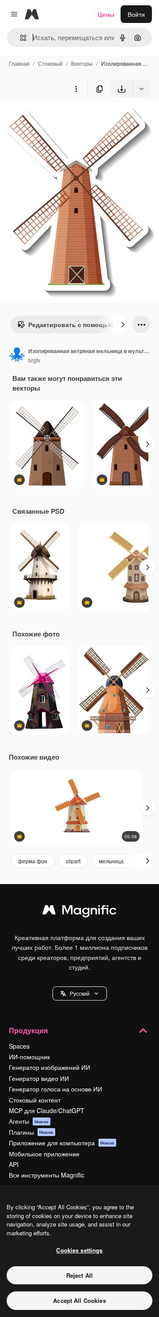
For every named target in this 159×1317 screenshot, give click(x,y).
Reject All (79, 1275)
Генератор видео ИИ (39, 1078)
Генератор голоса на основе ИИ (55, 1088)
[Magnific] (79, 911)
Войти (136, 14)
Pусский (80, 993)
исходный (59, 118)
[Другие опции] (76, 89)
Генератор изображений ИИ (49, 1067)
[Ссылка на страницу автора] (17, 355)
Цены (106, 14)
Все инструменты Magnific (46, 1174)
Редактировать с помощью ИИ (76, 324)
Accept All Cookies (79, 1300)
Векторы (82, 63)
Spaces (19, 1046)
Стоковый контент (35, 1099)
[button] (80, 993)
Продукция (28, 1030)
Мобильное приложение (44, 1153)
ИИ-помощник (29, 1056)
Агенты (29, 1121)
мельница (111, 861)
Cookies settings (79, 1250)
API (14, 1164)
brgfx (34, 360)
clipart (73, 861)
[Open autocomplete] (20, 37)
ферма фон (32, 861)
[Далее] (123, 324)
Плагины (31, 1132)
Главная (19, 63)
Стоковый (50, 63)
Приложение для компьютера (61, 1142)
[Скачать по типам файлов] (141, 89)
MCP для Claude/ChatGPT (46, 1110)
